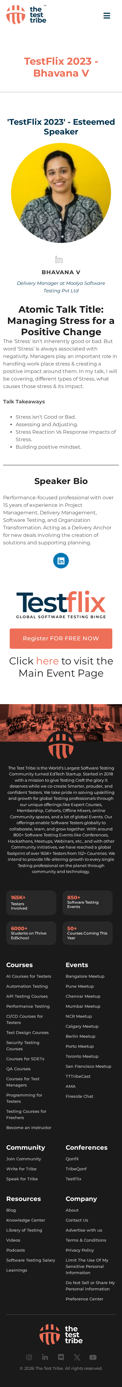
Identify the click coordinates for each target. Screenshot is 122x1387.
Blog (11, 1210)
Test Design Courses (27, 1032)
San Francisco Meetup (88, 1066)
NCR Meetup (79, 1016)
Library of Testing (24, 1230)
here (48, 661)
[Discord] (61, 1357)
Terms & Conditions (86, 1240)
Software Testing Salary (30, 1260)
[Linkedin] (61, 560)
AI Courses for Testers (28, 976)
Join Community (23, 1158)
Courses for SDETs (25, 1058)
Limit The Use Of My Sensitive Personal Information (87, 1266)
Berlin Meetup (80, 1036)
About (72, 1210)
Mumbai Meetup (83, 1006)
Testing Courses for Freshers (26, 1114)
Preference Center (84, 1298)
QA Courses (18, 1068)
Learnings (16, 1270)
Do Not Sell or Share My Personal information (90, 1285)
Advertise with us (84, 1230)
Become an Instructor (28, 1127)
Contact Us (77, 1220)
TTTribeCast (78, 1076)
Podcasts (15, 1250)
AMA (71, 1086)
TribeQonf (76, 1168)
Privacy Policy (80, 1250)
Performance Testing (28, 1006)
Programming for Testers (24, 1098)
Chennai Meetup (83, 996)
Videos (13, 1240)
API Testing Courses (27, 996)
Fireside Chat (79, 1096)
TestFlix (73, 1178)
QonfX (72, 1158)
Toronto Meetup (82, 1056)
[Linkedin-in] (45, 1357)
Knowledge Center (25, 1220)
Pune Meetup (80, 986)
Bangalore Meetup (85, 976)
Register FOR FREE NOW (61, 638)
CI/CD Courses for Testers (24, 1019)
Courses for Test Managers (22, 1081)
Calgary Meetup (82, 1026)
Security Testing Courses (22, 1045)
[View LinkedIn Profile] (59, 261)
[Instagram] (29, 1357)
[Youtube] (93, 1357)
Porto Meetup (80, 1046)
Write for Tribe (21, 1168)
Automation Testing (27, 986)
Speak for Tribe (22, 1178)
